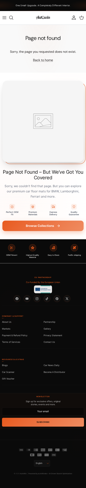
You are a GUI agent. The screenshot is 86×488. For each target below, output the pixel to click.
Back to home (43, 60)
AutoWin (23, 474)
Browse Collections (40, 226)
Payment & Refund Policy (14, 335)
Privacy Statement (53, 335)
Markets (6, 328)
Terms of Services (11, 342)
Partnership (49, 322)
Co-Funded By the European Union (43, 282)
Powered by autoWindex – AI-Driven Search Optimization (50, 474)
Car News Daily (51, 365)
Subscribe (43, 422)
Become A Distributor (54, 372)
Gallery (47, 328)
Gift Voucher (8, 378)
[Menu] (4, 17)
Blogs (5, 365)
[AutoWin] (43, 17)
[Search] (13, 17)
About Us (6, 322)
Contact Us (49, 342)
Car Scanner (8, 372)
